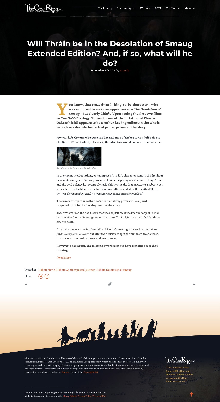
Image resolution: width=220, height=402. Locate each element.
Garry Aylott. (70, 395)
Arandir (124, 70)
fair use (65, 372)
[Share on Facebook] (47, 276)
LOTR (158, 8)
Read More (64, 257)
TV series (144, 8)
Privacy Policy (85, 395)
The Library (105, 8)
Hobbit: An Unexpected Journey (75, 269)
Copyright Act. (91, 372)
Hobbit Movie (46, 269)
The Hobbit (173, 8)
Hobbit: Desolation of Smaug (114, 269)
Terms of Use (99, 395)
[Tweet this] (40, 276)
